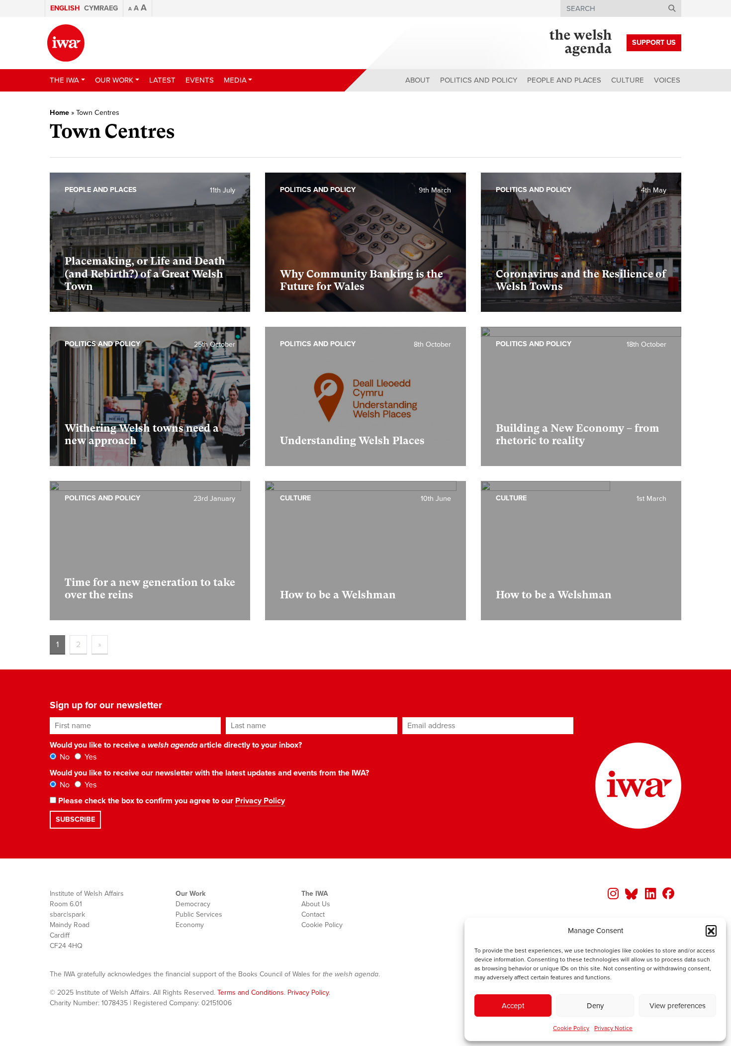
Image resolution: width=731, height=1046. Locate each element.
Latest (162, 80)
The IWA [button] (64, 80)
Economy (190, 925)
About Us (315, 904)
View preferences (677, 1005)
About (417, 80)
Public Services (199, 914)
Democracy (193, 904)
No (64, 757)
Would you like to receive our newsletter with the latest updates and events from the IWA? (209, 773)
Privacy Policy (260, 801)
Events (199, 80)
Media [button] (235, 80)
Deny (595, 1005)
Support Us (654, 42)
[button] (711, 931)
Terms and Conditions (250, 992)
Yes (89, 757)
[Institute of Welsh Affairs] (66, 43)
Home (59, 112)
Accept (513, 1005)
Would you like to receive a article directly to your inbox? (176, 745)
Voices (667, 80)
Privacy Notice (613, 1028)
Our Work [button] (114, 80)
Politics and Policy (478, 80)
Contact (313, 914)
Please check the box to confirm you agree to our (170, 801)
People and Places (564, 80)
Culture (627, 80)
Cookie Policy (571, 1028)
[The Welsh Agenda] (580, 42)
